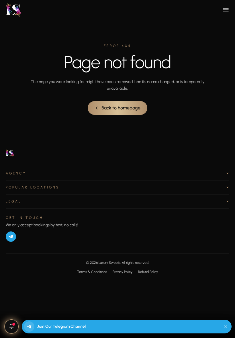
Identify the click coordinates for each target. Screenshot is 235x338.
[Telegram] (11, 236)
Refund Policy (148, 272)
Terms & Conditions (92, 272)
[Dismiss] (226, 327)
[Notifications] (11, 326)
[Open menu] (225, 9)
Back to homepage (120, 108)
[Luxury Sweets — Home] (14, 9)
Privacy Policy (122, 272)
